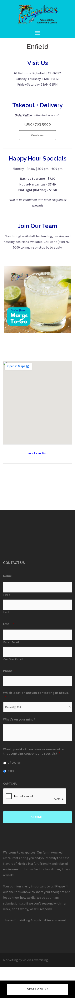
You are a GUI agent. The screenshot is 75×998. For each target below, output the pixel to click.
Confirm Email (13, 659)
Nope (11, 771)
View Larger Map (37, 453)
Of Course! (14, 762)
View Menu (37, 135)
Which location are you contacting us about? (36, 695)
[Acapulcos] (37, 14)
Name (9, 576)
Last (6, 612)
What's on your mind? (19, 719)
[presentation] (34, 796)
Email (8, 624)
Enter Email (11, 642)
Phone (9, 671)
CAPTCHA (10, 783)
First (6, 595)
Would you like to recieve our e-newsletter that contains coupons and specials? (34, 751)
